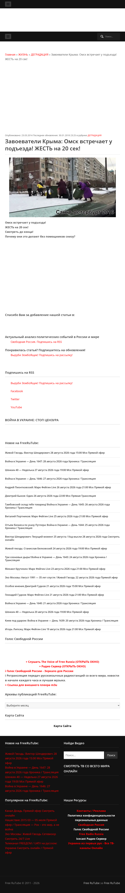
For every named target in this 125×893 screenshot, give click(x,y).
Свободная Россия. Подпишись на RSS (36, 342)
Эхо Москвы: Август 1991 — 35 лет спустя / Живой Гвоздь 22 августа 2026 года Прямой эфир (61, 577)
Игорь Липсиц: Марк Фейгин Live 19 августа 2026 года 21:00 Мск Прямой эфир (53, 629)
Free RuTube (92, 883)
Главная (10, 54)
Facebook (16, 391)
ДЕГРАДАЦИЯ (39, 54)
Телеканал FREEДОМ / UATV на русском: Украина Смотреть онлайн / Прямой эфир (31, 847)
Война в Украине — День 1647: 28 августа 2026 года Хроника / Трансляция (50, 461)
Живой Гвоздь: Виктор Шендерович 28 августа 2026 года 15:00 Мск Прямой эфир (55, 452)
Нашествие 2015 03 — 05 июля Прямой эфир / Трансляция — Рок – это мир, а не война (32, 824)
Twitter (15, 399)
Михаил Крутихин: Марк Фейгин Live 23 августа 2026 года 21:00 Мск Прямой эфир (55, 568)
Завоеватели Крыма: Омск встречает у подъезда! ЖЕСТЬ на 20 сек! (58, 145)
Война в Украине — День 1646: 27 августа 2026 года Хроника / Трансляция (50, 478)
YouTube (16, 407)
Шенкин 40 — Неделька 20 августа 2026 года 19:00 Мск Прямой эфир (47, 612)
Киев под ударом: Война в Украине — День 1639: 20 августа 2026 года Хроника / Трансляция (61, 620)
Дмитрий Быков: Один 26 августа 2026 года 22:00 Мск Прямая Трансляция (50, 495)
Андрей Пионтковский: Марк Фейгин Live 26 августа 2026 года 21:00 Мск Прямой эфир (58, 487)
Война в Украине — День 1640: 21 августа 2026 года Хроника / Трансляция (50, 603)
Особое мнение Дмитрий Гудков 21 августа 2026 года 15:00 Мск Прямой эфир (53, 586)
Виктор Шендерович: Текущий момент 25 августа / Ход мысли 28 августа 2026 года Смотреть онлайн (62, 538)
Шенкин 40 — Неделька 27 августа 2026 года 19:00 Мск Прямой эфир (47, 470)
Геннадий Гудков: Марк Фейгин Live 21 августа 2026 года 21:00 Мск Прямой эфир (54, 594)
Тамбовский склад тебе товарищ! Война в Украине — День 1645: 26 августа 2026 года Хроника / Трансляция (57, 506)
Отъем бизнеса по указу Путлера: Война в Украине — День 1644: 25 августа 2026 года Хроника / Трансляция (57, 526)
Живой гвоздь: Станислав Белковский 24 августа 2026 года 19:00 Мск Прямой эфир (56, 548)
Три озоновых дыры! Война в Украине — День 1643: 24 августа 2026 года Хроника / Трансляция (56, 558)
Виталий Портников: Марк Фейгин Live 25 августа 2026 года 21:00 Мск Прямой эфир (56, 516)
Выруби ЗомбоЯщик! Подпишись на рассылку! (41, 355)
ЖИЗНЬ (23, 54)
